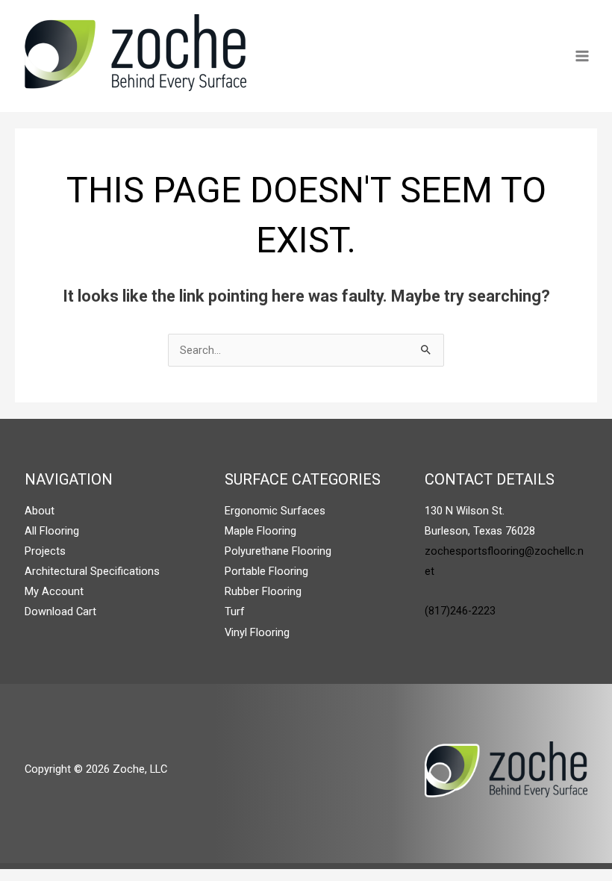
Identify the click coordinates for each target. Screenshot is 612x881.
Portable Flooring (266, 571)
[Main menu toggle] (582, 56)
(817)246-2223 (460, 610)
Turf (235, 611)
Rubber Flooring (263, 591)
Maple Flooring (260, 531)
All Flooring (52, 531)
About (39, 510)
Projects (45, 551)
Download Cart (60, 611)
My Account (54, 591)
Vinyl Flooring (257, 632)
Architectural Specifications (92, 571)
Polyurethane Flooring (278, 551)
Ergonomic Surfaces (275, 510)
